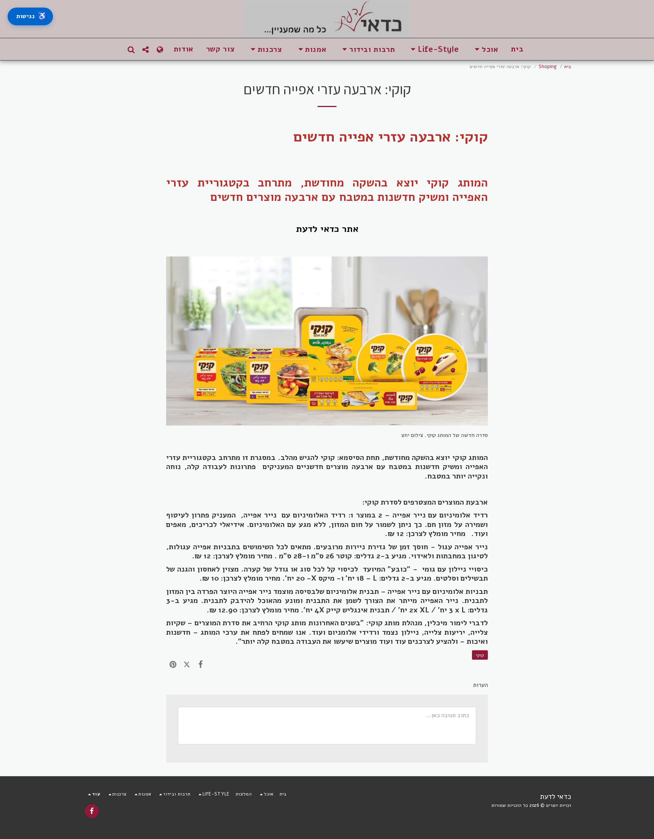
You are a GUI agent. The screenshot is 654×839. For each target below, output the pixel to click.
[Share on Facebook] (200, 664)
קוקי (480, 655)
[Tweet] (186, 664)
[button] (485, 49)
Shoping (547, 66)
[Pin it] (173, 664)
